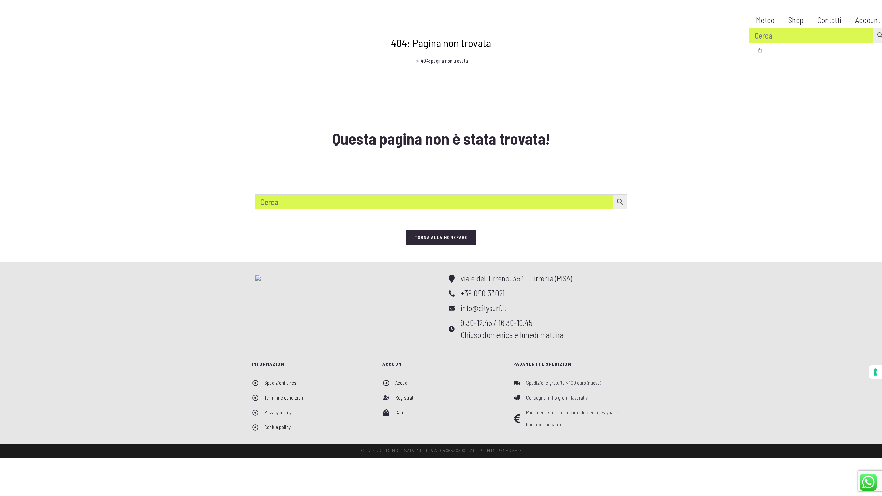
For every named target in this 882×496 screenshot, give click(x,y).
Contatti (829, 20)
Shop (795, 20)
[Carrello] (760, 50)
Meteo (765, 20)
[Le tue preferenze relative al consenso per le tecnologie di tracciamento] (875, 372)
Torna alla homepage (441, 237)
